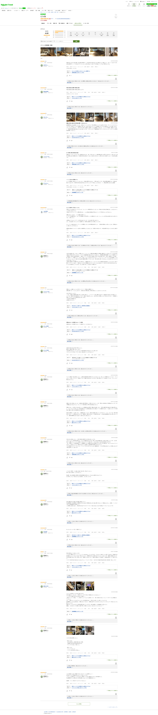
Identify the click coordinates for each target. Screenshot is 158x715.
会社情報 (46, 711)
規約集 (70, 711)
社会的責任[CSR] (60, 711)
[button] (48, 51)
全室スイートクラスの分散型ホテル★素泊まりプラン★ (81, 96)
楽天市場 (148, 1)
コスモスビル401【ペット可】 (77, 307)
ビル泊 (43, 16)
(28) (62, 23)
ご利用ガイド (131, 1)
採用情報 (66, 711)
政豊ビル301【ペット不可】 (76, 422)
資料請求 (74, 711)
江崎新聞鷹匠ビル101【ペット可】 (77, 192)
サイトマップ (137, 1)
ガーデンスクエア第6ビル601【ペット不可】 (79, 687)
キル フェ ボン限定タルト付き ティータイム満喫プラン (81, 71)
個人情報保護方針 (52, 711)
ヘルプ (126, 1)
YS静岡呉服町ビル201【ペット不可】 (78, 72)
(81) (78, 23)
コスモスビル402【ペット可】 (77, 98)
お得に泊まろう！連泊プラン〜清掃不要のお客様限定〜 (81, 305)
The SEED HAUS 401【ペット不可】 (78, 137)
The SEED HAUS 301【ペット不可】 (78, 236)
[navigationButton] (116, 51)
